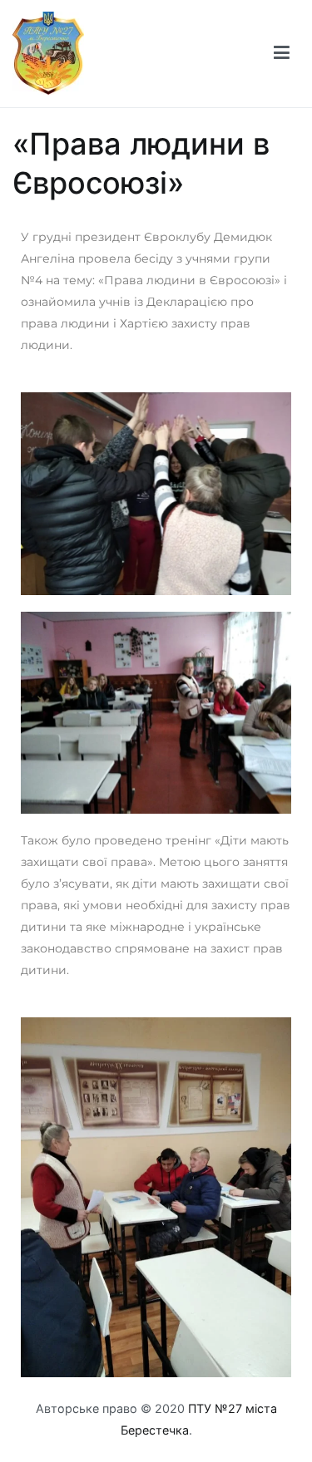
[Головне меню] (282, 53)
